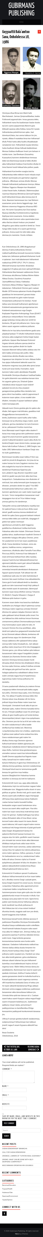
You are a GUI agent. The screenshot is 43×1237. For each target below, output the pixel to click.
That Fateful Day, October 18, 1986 (12, 1048)
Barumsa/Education (9, 1185)
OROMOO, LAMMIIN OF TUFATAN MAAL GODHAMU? (21, 1156)
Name (5, 1086)
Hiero (17, 1234)
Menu (21, 22)
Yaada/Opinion (7, 1200)
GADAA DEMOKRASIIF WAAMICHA (14, 1148)
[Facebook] (4, 1213)
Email (5, 1095)
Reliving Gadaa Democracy (33, 1048)
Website (6, 1104)
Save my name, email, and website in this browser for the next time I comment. (21, 1117)
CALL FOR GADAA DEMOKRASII (13, 1152)
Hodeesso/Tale (7, 1192)
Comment (7, 1069)
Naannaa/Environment (10, 1196)
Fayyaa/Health (7, 1189)
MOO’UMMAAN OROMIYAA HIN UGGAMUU (17, 1165)
